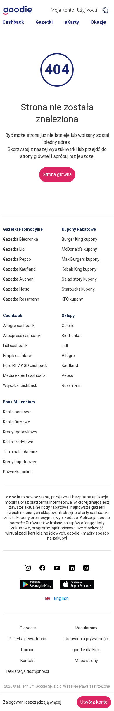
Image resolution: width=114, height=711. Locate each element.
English (61, 598)
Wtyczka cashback (20, 385)
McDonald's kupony (79, 249)
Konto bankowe (17, 412)
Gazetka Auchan (18, 279)
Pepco (67, 375)
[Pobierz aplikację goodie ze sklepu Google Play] (37, 587)
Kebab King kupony (79, 269)
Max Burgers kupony (80, 259)
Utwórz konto (94, 702)
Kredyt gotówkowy (20, 431)
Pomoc (27, 649)
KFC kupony (72, 299)
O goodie (28, 628)
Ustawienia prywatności (86, 638)
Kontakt (27, 660)
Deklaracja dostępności (27, 671)
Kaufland (70, 365)
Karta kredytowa (18, 441)
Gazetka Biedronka (20, 239)
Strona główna (57, 174)
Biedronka (71, 335)
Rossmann (72, 385)
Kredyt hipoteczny (19, 461)
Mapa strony (86, 660)
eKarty (71, 22)
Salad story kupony (79, 279)
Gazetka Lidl (14, 249)
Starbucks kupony (78, 289)
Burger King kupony (79, 239)
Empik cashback (18, 355)
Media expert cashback (24, 375)
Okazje (98, 22)
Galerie (68, 325)
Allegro (68, 355)
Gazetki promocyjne (23, 229)
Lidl (65, 345)
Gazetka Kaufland (19, 269)
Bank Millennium (19, 402)
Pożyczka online (18, 471)
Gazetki (44, 22)
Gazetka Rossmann (21, 299)
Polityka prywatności (28, 638)
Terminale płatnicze (21, 451)
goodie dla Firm (86, 649)
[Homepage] (17, 10)
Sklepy (68, 315)
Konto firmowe (16, 421)
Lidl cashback (15, 345)
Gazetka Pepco (17, 259)
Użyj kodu (87, 10)
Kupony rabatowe (79, 229)
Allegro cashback (18, 325)
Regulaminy (86, 628)
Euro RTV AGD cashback (25, 365)
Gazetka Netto (16, 289)
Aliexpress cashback (22, 335)
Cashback (13, 22)
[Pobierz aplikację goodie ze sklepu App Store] (77, 587)
